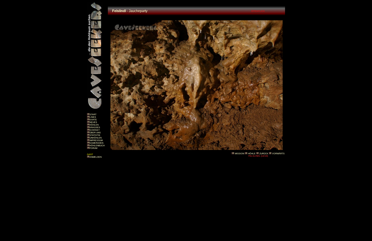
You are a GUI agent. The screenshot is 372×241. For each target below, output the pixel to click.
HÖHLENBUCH (97, 145)
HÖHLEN (94, 125)
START (93, 114)
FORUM (93, 148)
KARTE (93, 119)
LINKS (93, 117)
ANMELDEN (96, 157)
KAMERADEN (96, 143)
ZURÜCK (263, 153)
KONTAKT (95, 130)
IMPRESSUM (96, 140)
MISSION (239, 153)
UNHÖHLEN (96, 138)
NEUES (93, 122)
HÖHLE (252, 153)
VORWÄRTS (278, 153)
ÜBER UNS (95, 132)
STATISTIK (95, 135)
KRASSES (95, 127)
